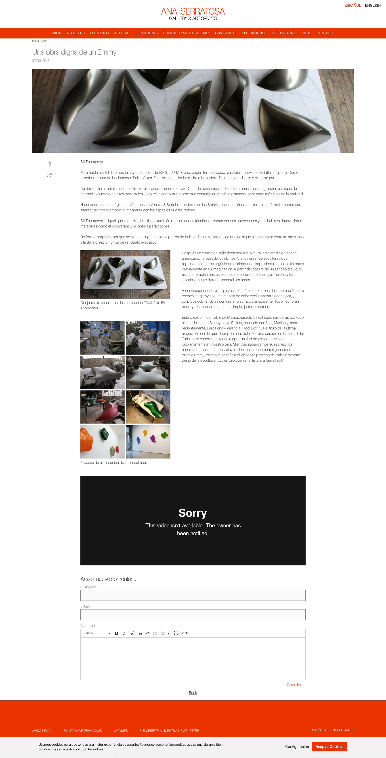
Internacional (284, 33)
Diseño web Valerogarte (332, 730)
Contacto (325, 33)
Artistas (121, 33)
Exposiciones (146, 33)
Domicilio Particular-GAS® (186, 33)
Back (193, 692)
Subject (85, 606)
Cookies (121, 731)
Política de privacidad (83, 731)
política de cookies (89, 749)
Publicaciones (253, 33)
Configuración (297, 747)
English (373, 5)
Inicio (57, 33)
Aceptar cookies (329, 746)
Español (353, 5)
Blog (307, 33)
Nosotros (76, 33)
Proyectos (99, 33)
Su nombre (88, 587)
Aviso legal (42, 731)
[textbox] (193, 658)
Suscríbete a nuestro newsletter (169, 731)
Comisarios (225, 33)
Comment (87, 625)
